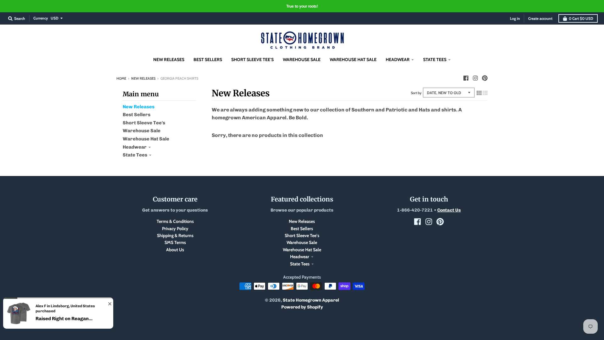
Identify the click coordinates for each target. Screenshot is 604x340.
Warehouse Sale (141, 130)
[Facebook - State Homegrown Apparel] (466, 78)
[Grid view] (479, 93)
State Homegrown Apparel (311, 300)
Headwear (135, 147)
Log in (515, 18)
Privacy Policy (175, 228)
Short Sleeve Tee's (144, 123)
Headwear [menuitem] (398, 59)
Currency (40, 18)
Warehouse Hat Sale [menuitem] (353, 59)
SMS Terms (175, 242)
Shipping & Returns (175, 235)
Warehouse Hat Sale (146, 139)
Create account (540, 18)
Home (121, 78)
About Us (175, 249)
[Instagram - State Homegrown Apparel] (475, 78)
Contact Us (449, 210)
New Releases (143, 78)
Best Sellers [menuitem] (207, 59)
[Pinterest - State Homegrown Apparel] (485, 78)
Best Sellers (136, 114)
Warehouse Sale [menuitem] (302, 59)
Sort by (416, 93)
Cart (581, 18)
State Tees (135, 155)
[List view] (485, 93)
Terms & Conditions (175, 221)
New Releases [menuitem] (168, 59)
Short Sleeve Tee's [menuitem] (252, 59)
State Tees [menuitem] (434, 59)
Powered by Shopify (302, 307)
